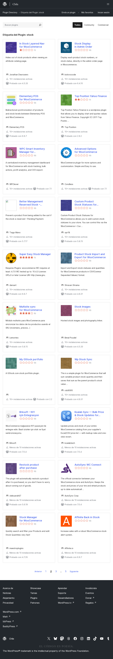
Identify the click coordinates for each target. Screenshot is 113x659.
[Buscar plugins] (40, 25)
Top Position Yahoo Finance (91, 96)
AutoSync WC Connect (88, 464)
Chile (11, 638)
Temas (33, 593)
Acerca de (8, 588)
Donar (89, 598)
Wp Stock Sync (83, 359)
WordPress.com (12, 611)
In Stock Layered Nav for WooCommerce (31, 45)
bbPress (8, 621)
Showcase (35, 588)
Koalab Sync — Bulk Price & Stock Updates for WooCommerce (89, 414)
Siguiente (74, 571)
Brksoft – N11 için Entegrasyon (29, 414)
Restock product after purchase (29, 466)
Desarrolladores (66, 598)
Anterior (38, 571)
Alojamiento (8, 598)
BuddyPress (10, 626)
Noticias (7, 593)
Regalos (90, 602)
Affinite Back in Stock (87, 517)
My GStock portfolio (31, 359)
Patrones (35, 602)
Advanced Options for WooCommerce (86, 150)
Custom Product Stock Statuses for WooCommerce (86, 203)
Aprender (62, 588)
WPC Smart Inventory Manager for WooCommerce (32, 150)
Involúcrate (91, 588)
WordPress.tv (66, 602)
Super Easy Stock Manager (35, 254)
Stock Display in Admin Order (83, 45)
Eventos (89, 593)
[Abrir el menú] (108, 4)
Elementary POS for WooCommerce (30, 98)
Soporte (62, 593)
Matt (6, 616)
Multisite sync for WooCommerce (30, 308)
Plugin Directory (10, 12)
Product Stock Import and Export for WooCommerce (90, 256)
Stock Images (83, 306)
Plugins (33, 598)
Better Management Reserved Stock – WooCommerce (31, 203)
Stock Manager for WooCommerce (30, 519)
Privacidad (8, 602)
